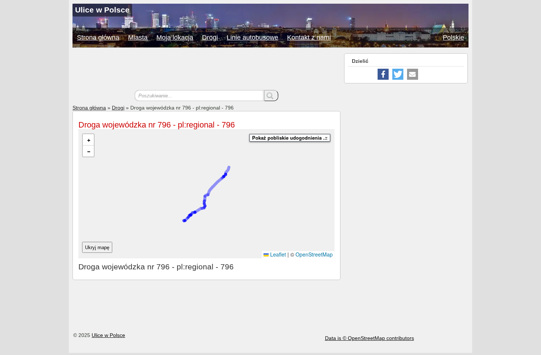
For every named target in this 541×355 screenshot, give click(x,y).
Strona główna (98, 37)
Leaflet (277, 254)
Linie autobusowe (252, 37)
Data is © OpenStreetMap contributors (369, 338)
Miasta (138, 37)
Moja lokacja (174, 37)
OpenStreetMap (314, 254)
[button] (88, 140)
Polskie (453, 37)
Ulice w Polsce (108, 335)
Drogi (210, 37)
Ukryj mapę (97, 247)
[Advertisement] (206, 69)
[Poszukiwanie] (271, 95)
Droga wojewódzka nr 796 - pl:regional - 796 (156, 124)
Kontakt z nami (309, 37)
